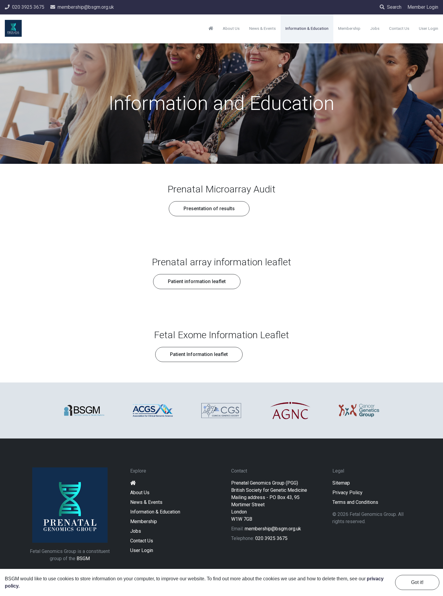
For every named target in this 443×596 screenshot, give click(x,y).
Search (394, 7)
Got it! (417, 582)
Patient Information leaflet (199, 354)
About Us (139, 492)
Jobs (135, 531)
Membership (143, 521)
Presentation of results (209, 208)
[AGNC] (290, 410)
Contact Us (141, 541)
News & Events (146, 502)
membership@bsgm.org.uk (273, 529)
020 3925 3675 (271, 538)
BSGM (83, 558)
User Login (141, 550)
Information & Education (155, 512)
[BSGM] (84, 410)
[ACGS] (153, 410)
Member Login (422, 7)
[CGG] (359, 410)
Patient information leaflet (197, 281)
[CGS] (221, 410)
